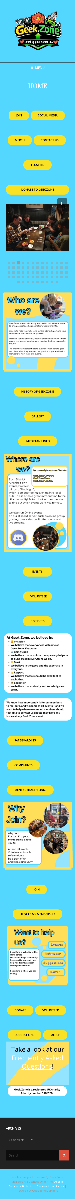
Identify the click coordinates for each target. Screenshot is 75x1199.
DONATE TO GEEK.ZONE (37, 189)
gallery (38, 416)
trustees (37, 165)
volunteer (38, 596)
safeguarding (25, 740)
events (37, 571)
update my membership (37, 914)
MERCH (20, 140)
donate (20, 1010)
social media (48, 115)
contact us (50, 140)
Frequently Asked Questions (37, 1062)
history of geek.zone (37, 391)
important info (37, 441)
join (19, 115)
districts (37, 621)
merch (55, 1035)
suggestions (24, 1035)
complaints (23, 765)
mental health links (30, 790)
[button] (62, 203)
